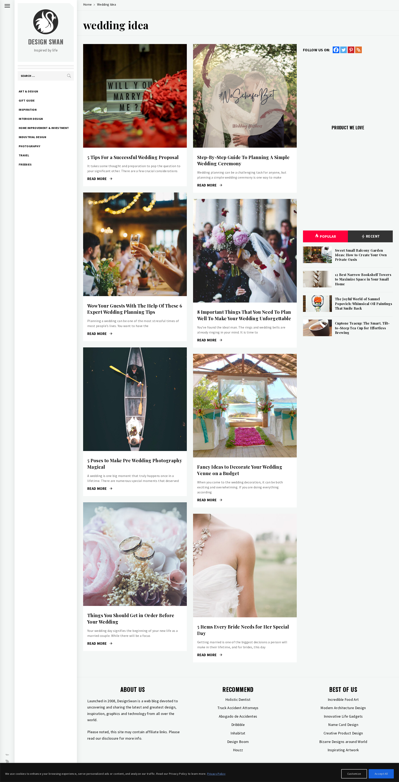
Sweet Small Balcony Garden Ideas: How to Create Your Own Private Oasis (361, 255)
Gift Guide (27, 100)
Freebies (25, 164)
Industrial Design (32, 137)
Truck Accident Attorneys (238, 707)
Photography (29, 146)
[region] (199, 772)
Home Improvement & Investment (44, 128)
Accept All (381, 774)
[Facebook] (336, 50)
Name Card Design (343, 724)
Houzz (238, 750)
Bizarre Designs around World (343, 741)
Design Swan (46, 41)
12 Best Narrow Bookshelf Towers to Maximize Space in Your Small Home (363, 279)
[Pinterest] (351, 50)
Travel (24, 155)
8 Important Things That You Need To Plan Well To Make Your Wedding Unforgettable (244, 315)
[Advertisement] (348, 87)
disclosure (110, 738)
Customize (354, 774)
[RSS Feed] (358, 50)
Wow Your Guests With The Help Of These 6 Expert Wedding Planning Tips (134, 309)
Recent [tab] (372, 236)
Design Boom (238, 741)
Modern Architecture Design (343, 707)
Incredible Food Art (343, 699)
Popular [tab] (328, 236)
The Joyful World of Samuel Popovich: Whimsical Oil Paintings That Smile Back (363, 303)
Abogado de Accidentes (238, 716)
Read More (134, 96)
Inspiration (28, 110)
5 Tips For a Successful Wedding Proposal (133, 157)
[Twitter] (343, 50)
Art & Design (28, 91)
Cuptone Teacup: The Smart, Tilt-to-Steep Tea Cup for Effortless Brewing (362, 328)
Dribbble (238, 724)
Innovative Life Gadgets (343, 716)
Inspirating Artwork (343, 750)
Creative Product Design (343, 733)
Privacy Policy (216, 774)
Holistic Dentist (238, 699)
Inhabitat (237, 733)
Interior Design (31, 119)
